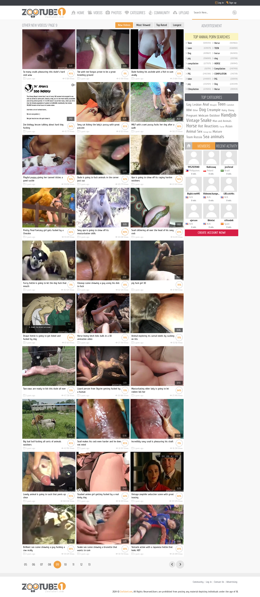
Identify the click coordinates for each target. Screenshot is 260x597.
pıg (199, 83)
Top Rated (161, 25)
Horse (226, 43)
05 (25, 564)
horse (226, 53)
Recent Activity (226, 146)
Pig (199, 68)
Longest (177, 25)
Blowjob (213, 105)
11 (73, 564)
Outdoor (214, 115)
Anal (206, 104)
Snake (206, 120)
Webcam (203, 115)
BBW (189, 110)
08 (49, 564)
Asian (228, 126)
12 (81, 564)
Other (195, 110)
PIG (199, 73)
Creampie (214, 110)
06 (33, 564)
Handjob (228, 115)
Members (204, 146)
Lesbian (197, 105)
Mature (217, 132)
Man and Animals (222, 121)
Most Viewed (143, 25)
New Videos (124, 25)
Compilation (226, 68)
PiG (226, 78)
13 (89, 564)
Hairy (224, 110)
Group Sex (207, 132)
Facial (222, 126)
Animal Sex (194, 131)
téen (199, 78)
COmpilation (199, 89)
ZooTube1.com (126, 591)
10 (65, 564)
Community (198, 581)
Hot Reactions (208, 126)
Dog (199, 53)
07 (41, 564)
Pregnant (191, 115)
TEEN (226, 48)
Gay (188, 104)
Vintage (193, 120)
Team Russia (194, 137)
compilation (199, 63)
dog (226, 58)
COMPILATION (226, 73)
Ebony (231, 110)
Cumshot (230, 105)
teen (199, 48)
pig (199, 58)
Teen (199, 43)
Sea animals (213, 136)
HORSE (226, 63)
